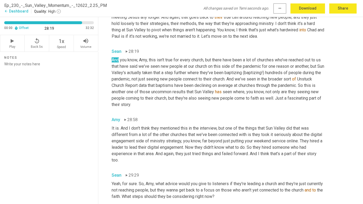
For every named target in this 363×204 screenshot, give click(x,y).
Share (343, 8)
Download (307, 8)
